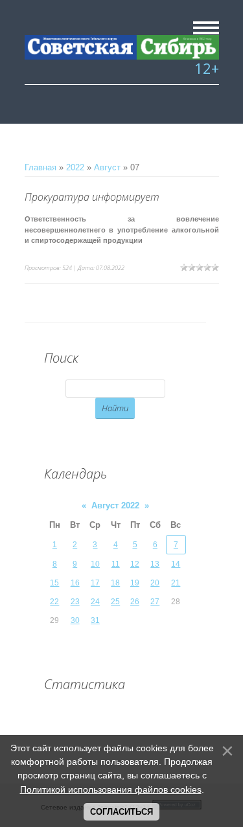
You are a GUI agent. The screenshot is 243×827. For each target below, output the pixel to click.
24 (95, 601)
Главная (40, 167)
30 (75, 620)
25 (115, 601)
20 (154, 582)
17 (95, 582)
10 (95, 564)
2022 (75, 167)
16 (75, 582)
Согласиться (121, 812)
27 (154, 601)
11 (115, 564)
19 (134, 582)
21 (175, 582)
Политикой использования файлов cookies (111, 789)
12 (134, 564)
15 (54, 582)
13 (154, 564)
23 (75, 601)
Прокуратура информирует (92, 197)
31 (95, 620)
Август (107, 167)
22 (54, 601)
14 (175, 564)
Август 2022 (115, 505)
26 (134, 601)
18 (115, 582)
